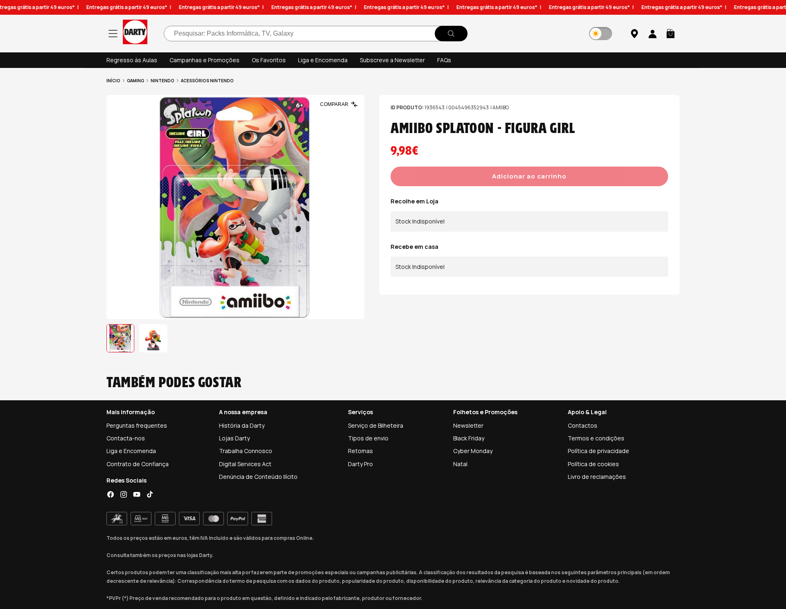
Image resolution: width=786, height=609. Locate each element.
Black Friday (468, 438)
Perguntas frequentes (136, 425)
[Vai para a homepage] (135, 33)
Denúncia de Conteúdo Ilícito (258, 476)
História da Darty (241, 425)
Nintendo (162, 80)
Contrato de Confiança (137, 464)
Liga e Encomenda (323, 60)
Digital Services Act (245, 464)
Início (113, 80)
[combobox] (316, 33)
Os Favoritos (269, 60)
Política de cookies (593, 464)
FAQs (444, 60)
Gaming (135, 80)
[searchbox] (316, 33)
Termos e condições (596, 438)
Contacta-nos (125, 438)
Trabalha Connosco (245, 451)
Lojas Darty (234, 438)
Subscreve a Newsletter (392, 60)
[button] (671, 34)
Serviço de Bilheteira (375, 425)
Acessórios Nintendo (207, 80)
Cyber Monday (472, 451)
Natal (460, 464)
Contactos (582, 425)
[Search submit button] (451, 33)
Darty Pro (360, 464)
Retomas (360, 451)
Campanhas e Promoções (204, 60)
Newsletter (468, 425)
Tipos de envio (368, 438)
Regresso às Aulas (131, 60)
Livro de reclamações (597, 476)
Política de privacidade (598, 451)
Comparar (334, 104)
